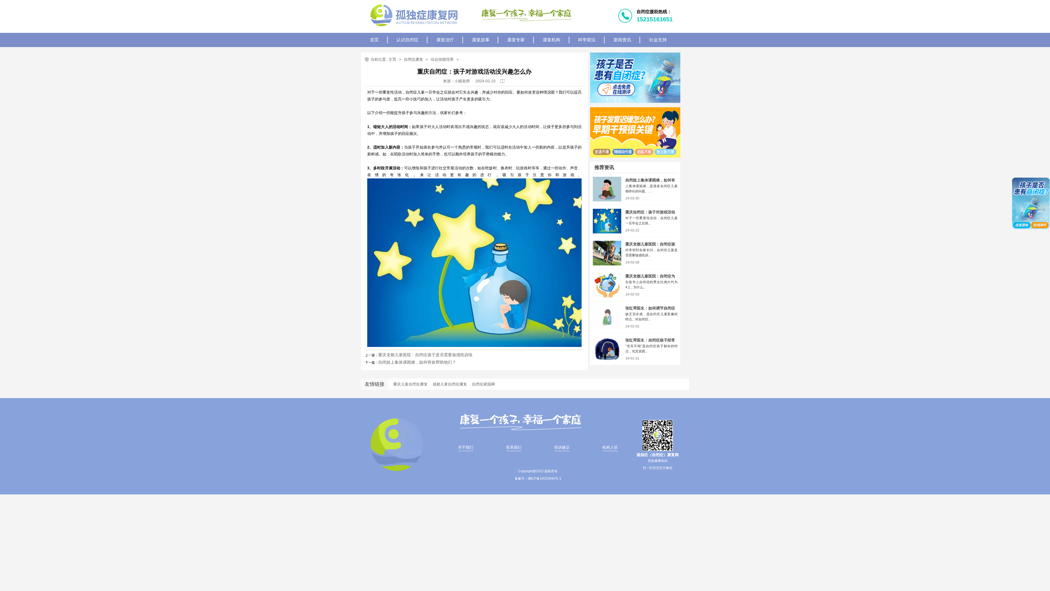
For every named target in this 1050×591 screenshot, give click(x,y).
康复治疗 (445, 39)
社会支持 (658, 39)
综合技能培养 (442, 59)
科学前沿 (587, 39)
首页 (374, 39)
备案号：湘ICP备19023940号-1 (538, 478)
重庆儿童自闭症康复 (410, 384)
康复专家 (516, 39)
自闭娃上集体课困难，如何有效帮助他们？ (417, 362)
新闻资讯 (622, 39)
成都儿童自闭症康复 (450, 384)
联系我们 (513, 447)
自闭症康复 (413, 59)
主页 (392, 59)
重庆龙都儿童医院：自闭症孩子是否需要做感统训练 (425, 354)
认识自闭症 (407, 39)
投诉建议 (562, 447)
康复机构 (551, 39)
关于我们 (465, 447)
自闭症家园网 (483, 384)
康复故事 (480, 39)
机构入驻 (610, 447)
